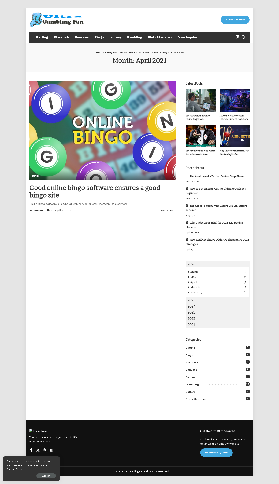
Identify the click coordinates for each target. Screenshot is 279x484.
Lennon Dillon (43, 210)
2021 (191, 325)
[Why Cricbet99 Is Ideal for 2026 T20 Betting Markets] (235, 136)
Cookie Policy (14, 469)
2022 (191, 319)
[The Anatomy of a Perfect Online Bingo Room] (201, 100)
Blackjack (192, 362)
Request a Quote (216, 452)
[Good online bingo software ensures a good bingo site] (102, 130)
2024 (191, 306)
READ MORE (166, 210)
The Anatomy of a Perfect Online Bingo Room (217, 176)
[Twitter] (38, 450)
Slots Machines (196, 399)
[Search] (243, 37)
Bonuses (191, 369)
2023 (191, 312)
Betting (190, 347)
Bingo (35, 175)
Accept (46, 476)
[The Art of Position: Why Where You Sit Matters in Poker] (201, 136)
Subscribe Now (235, 19)
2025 (191, 300)
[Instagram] (51, 450)
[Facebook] (31, 450)
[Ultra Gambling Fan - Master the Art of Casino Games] (56, 19)
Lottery (190, 391)
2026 (191, 264)
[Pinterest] (44, 450)
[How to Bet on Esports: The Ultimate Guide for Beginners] (235, 100)
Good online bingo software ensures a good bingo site (94, 191)
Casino (190, 377)
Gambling (192, 384)
